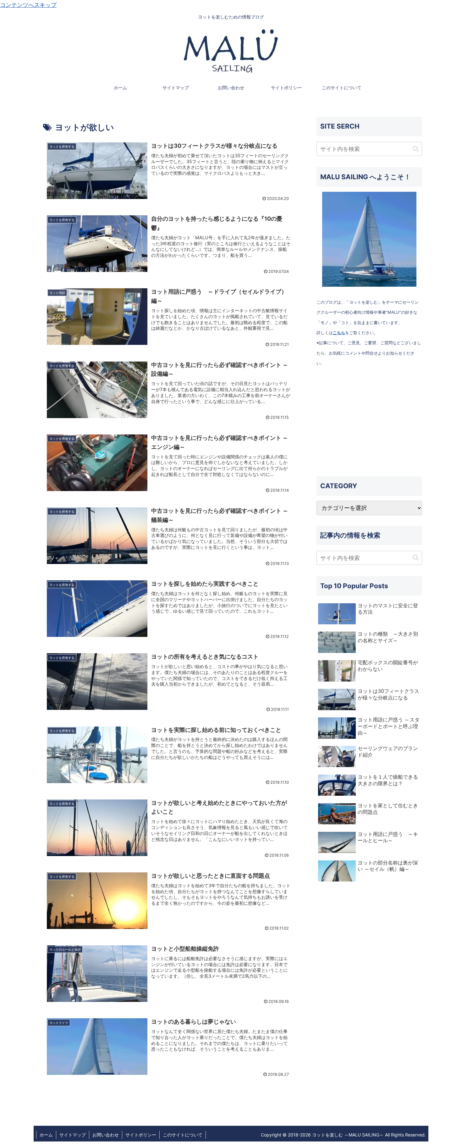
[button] (415, 148)
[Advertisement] (369, 422)
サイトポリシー (140, 1134)
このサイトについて (182, 1134)
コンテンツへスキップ (28, 5)
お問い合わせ (105, 1134)
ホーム (46, 1134)
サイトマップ (72, 1134)
